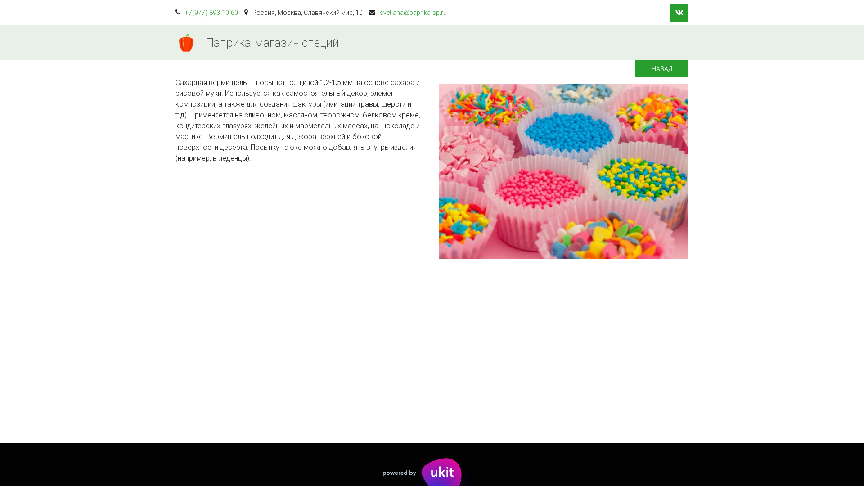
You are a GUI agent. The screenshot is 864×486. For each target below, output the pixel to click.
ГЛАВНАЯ (423, 42)
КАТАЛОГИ (475, 42)
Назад (662, 68)
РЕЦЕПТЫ (580, 42)
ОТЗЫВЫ (629, 42)
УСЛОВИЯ (528, 42)
